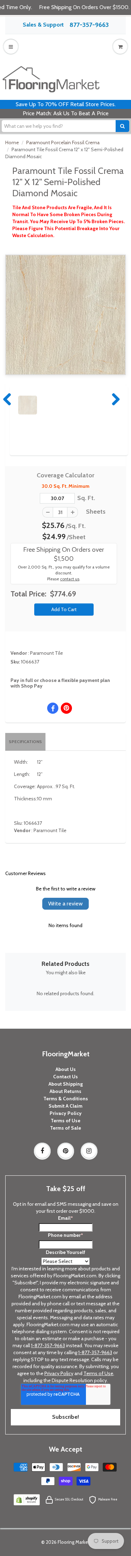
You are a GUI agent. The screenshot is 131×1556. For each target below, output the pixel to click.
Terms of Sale (65, 1128)
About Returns (65, 1091)
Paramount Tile (46, 653)
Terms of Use (65, 1120)
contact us (69, 579)
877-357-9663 (89, 25)
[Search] (122, 126)
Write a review (65, 903)
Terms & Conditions (65, 1098)
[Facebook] (42, 1151)
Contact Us (65, 1076)
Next (114, 399)
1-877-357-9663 (48, 1345)
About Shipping (66, 1084)
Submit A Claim (65, 1106)
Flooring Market (74, 1542)
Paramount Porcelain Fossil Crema (63, 142)
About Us (66, 1069)
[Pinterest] (66, 1151)
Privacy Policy (66, 1113)
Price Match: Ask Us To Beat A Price (66, 113)
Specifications (25, 741)
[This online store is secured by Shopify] (26, 1499)
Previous (8, 399)
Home (12, 142)
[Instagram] (89, 1151)
